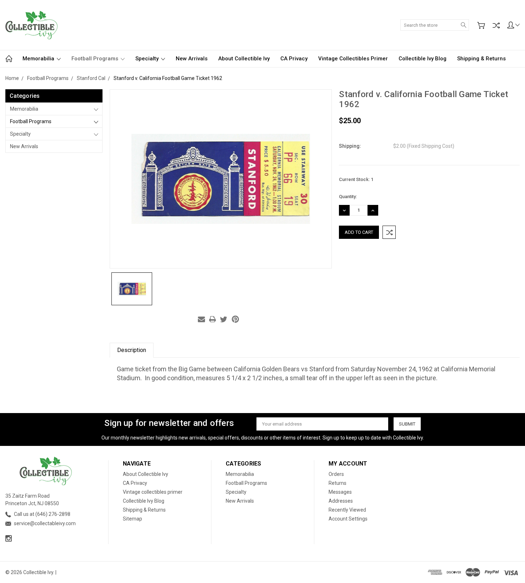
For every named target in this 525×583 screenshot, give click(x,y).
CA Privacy (294, 58)
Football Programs (95, 58)
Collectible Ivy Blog (422, 58)
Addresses (341, 501)
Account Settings (348, 519)
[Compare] (496, 25)
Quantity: (348, 196)
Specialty (147, 58)
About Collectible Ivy (244, 58)
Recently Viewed (347, 510)
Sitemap (132, 519)
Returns (337, 483)
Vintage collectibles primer (353, 58)
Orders (336, 474)
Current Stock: (356, 179)
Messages (340, 492)
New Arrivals (192, 58)
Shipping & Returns (481, 58)
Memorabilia (39, 58)
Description (131, 350)
